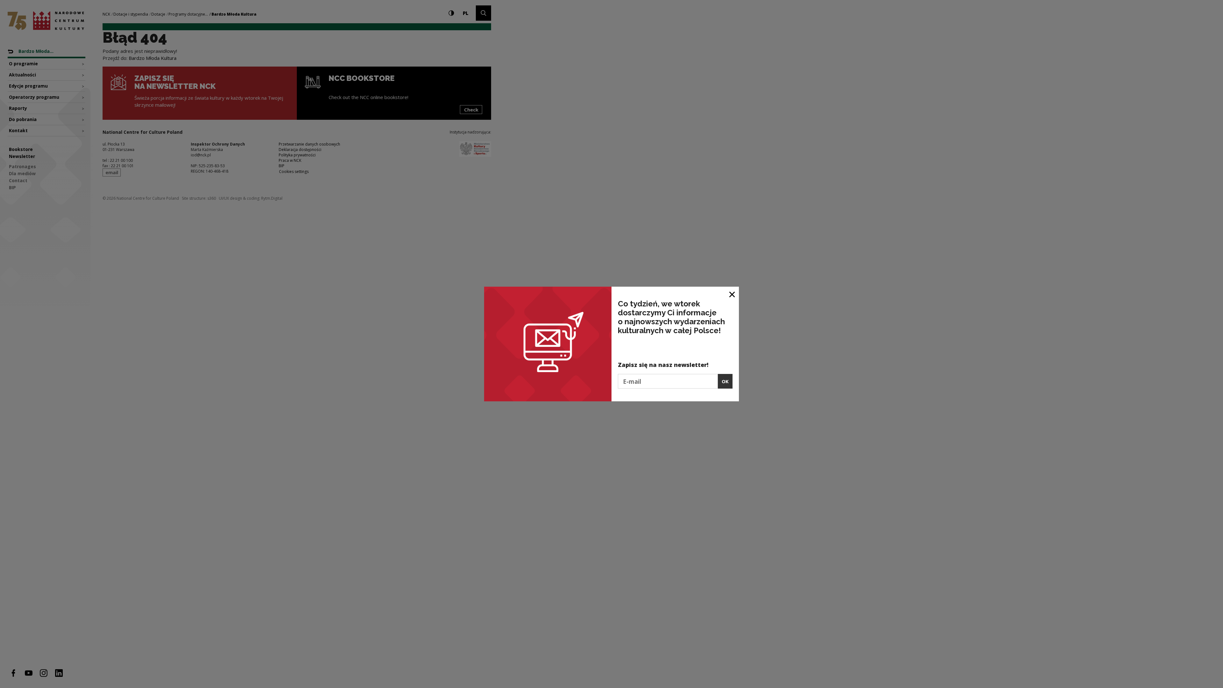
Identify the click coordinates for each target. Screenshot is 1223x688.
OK (725, 381)
